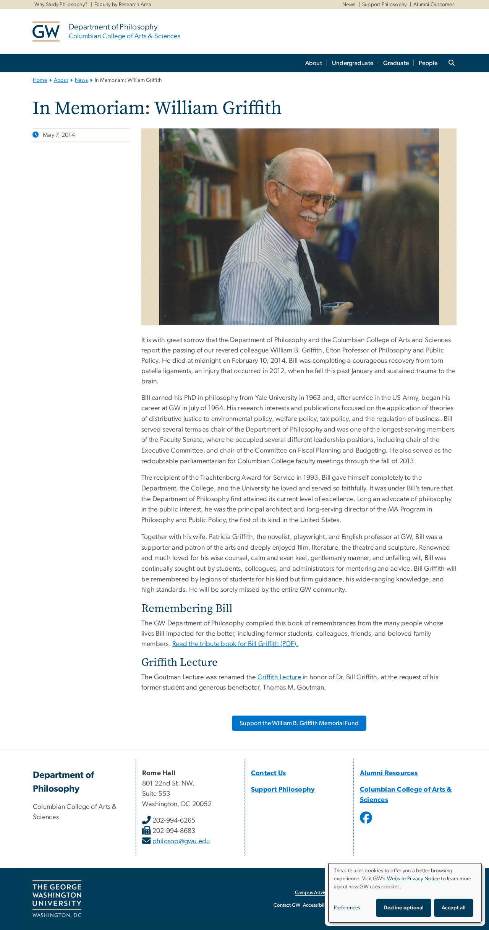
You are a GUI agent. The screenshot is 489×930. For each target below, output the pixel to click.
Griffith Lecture (279, 677)
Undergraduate (352, 63)
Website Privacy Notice (413, 878)
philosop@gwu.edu (181, 841)
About (313, 63)
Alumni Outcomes (434, 4)
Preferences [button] (347, 908)
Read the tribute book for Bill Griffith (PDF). (235, 644)
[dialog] (405, 892)
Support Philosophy (384, 4)
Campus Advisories (316, 892)
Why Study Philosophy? (60, 4)
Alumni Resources (389, 773)
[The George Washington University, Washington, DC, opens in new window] (56, 899)
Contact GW (287, 905)
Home (40, 80)
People (428, 63)
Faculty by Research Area (122, 4)
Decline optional (404, 908)
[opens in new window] (367, 823)
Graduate (396, 63)
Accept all (454, 908)
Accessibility (316, 905)
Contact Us (268, 773)
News (348, 4)
